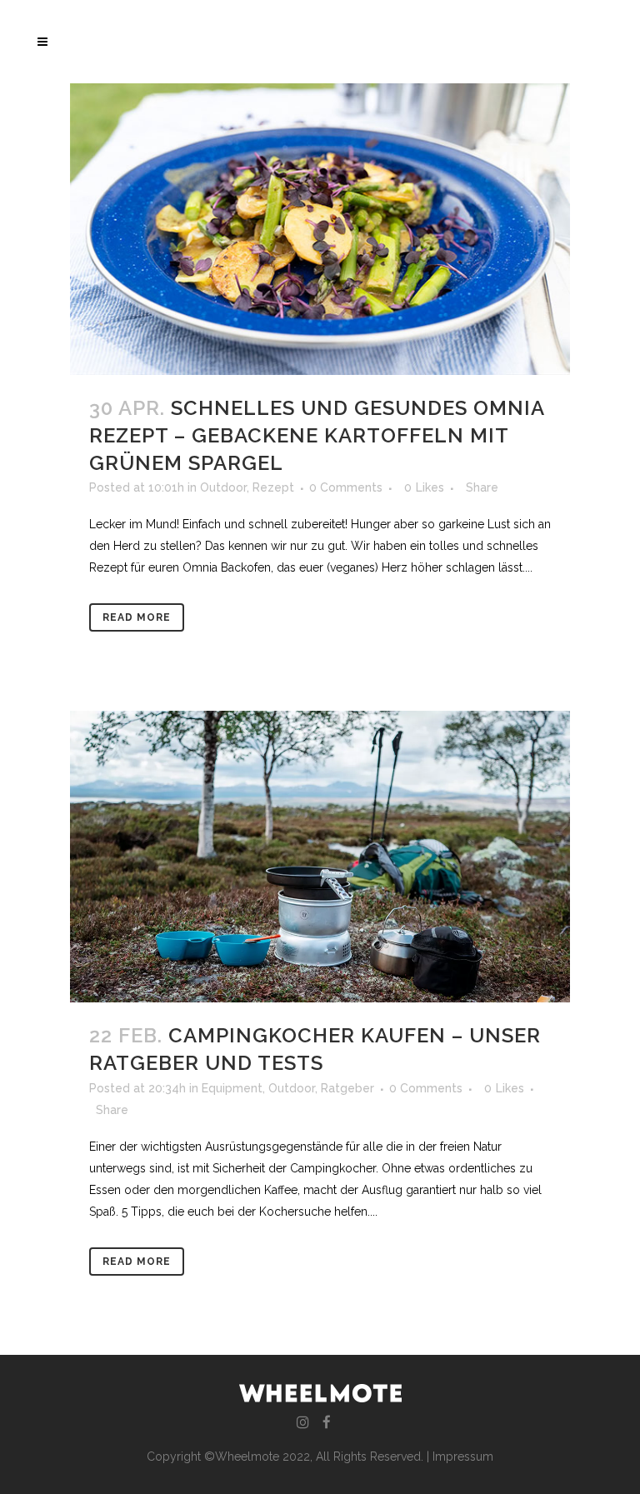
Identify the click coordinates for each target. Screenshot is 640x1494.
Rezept (273, 487)
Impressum (462, 1456)
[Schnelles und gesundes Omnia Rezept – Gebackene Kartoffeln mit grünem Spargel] (320, 229)
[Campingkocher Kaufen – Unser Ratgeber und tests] (320, 856)
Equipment (232, 1088)
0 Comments (345, 487)
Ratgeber (347, 1088)
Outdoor (223, 487)
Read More (136, 617)
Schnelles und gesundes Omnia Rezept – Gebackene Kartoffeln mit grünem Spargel (316, 435)
